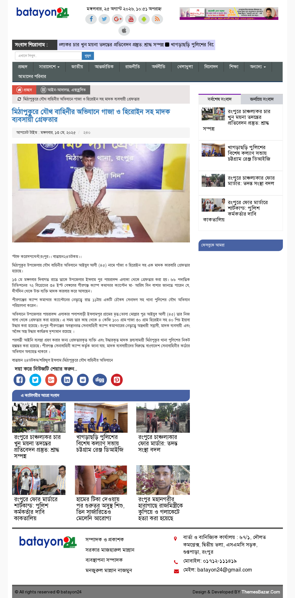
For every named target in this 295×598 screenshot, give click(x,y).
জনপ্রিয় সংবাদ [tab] (262, 99)
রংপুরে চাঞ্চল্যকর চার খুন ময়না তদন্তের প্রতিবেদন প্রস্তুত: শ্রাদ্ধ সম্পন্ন (89, 45)
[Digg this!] (100, 380)
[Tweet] (35, 380)
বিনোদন (211, 67)
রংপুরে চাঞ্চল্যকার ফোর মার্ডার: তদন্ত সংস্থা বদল (157, 443)
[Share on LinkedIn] (67, 380)
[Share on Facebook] (19, 380)
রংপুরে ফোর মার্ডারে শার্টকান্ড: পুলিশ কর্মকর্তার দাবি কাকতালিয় (36, 509)
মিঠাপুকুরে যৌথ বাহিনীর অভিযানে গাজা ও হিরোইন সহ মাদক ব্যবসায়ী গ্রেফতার (91, 115)
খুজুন (88, 56)
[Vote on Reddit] (83, 380)
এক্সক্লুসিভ (78, 90)
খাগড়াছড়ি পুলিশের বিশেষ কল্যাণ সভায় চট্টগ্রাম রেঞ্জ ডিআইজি (99, 443)
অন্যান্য (256, 67)
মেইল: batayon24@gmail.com (217, 570)
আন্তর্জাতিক (104, 67)
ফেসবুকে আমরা (212, 245)
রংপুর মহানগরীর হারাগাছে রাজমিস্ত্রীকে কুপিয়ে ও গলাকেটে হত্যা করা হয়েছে (160, 509)
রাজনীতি (132, 67)
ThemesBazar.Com (260, 592)
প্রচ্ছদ (22, 67)
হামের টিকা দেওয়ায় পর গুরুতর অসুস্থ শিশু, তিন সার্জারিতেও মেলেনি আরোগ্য (100, 509)
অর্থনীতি (158, 67)
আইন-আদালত (58, 90)
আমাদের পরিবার (32, 76)
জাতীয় (77, 67)
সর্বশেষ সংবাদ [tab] (220, 99)
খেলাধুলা (185, 67)
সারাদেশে (48, 67)
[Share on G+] (51, 380)
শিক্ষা (234, 67)
